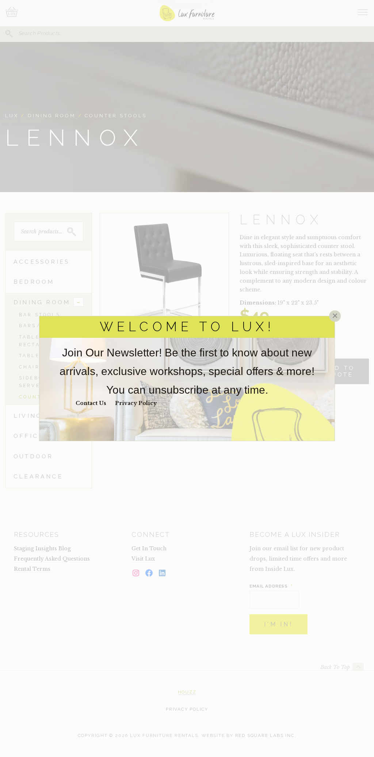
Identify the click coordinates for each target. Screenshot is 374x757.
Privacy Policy (136, 403)
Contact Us (91, 403)
